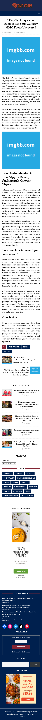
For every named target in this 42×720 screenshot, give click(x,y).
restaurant (17, 491)
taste (27, 491)
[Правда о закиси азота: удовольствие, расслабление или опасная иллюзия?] (7, 407)
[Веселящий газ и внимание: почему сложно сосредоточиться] (7, 395)
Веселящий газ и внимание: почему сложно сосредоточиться (27, 391)
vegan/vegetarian (11, 496)
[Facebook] (4, 626)
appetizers (8, 474)
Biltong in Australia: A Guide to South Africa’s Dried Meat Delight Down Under (26, 418)
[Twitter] (16, 626)
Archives (5, 461)
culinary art (13, 347)
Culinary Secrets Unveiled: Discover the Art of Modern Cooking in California (26, 444)
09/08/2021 (8, 32)
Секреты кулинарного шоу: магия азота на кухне (26, 431)
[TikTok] (21, 626)
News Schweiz (20, 487)
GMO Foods (26, 652)
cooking (19, 474)
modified (7, 487)
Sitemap (33, 711)
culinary (29, 474)
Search (35, 665)
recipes (7, 351)
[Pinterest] (27, 626)
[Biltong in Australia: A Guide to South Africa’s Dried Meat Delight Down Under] (7, 421)
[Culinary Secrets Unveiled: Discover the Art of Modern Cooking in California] (7, 446)
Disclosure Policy (22, 711)
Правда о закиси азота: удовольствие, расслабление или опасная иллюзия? (26, 404)
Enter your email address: (21, 637)
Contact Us (9, 711)
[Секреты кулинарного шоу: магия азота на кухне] (7, 434)
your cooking (27, 496)
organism (33, 487)
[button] (38, 13)
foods (25, 347)
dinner (6, 482)
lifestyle (24, 482)
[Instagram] (10, 626)
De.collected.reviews (26, 478)
